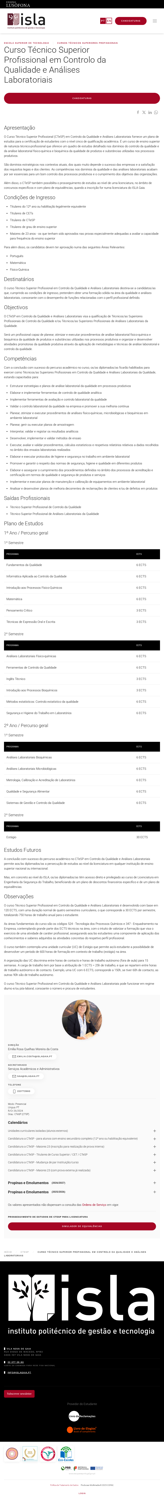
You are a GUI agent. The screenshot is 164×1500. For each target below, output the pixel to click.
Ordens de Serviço (94, 1205)
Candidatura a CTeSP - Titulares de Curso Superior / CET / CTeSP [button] (48, 1154)
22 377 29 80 (16, 1362)
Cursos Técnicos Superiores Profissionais (87, 43)
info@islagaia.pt (19, 1372)
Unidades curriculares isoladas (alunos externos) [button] (38, 1130)
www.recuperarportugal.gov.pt (82, 1473)
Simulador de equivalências (82, 1226)
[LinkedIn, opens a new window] (150, 112)
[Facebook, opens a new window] (138, 112)
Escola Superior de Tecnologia (26, 43)
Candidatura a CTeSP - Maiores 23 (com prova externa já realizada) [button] (49, 1170)
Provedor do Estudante (82, 1404)
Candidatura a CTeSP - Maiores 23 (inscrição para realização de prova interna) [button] (56, 1146)
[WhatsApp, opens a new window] (156, 112)
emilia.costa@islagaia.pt (34, 1056)
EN (109, 20)
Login (82, 1493)
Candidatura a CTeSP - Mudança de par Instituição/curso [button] (43, 1162)
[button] (155, 20)
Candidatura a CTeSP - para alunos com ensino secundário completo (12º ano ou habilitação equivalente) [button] (73, 1138)
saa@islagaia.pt (28, 1076)
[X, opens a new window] (144, 112)
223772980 (23, 1091)
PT (103, 20)
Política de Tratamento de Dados (64, 1485)
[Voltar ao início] (26, 20)
